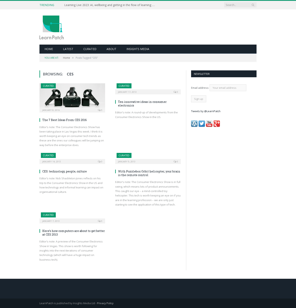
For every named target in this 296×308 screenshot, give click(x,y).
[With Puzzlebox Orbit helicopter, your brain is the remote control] (148, 157)
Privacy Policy (105, 303)
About (111, 49)
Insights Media (137, 49)
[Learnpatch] (51, 27)
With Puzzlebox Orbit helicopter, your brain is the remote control (149, 173)
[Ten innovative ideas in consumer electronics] (148, 87)
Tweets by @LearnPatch (205, 111)
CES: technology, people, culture (64, 171)
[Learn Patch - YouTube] (209, 126)
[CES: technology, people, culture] (72, 157)
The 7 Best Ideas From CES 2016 (64, 120)
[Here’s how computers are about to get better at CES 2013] (72, 216)
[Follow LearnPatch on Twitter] (202, 126)
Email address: (200, 88)
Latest (68, 49)
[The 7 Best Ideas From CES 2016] (72, 96)
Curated (89, 49)
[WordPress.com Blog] (194, 126)
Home (49, 49)
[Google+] (216, 126)
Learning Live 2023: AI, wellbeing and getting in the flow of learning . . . (109, 5)
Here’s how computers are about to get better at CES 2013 (73, 232)
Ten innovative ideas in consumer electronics (142, 103)
